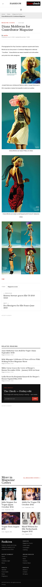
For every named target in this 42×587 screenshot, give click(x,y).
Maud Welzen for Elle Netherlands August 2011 (30, 529)
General (4, 569)
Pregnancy (5, 576)
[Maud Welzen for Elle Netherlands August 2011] (31, 518)
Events (3, 558)
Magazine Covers (17, 14)
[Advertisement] (21, 329)
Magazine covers (13, 286)
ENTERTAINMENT (7, 554)
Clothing (25, 549)
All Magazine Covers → (31, 477)
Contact (25, 571)
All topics (25, 574)
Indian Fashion (28, 554)
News (8, 14)
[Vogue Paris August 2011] (11, 518)
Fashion (15, 4)
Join (35, 398)
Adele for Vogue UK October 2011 (31, 503)
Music (3, 563)
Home (3, 14)
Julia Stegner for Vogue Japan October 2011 (9, 504)
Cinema (25, 560)
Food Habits (5, 571)
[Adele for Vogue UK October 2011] (31, 494)
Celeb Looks (26, 545)
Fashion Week (27, 563)
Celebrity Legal (6, 560)
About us (25, 569)
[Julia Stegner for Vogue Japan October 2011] (11, 494)
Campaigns (26, 547)
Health (4, 567)
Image (3, 278)
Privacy (4, 584)
